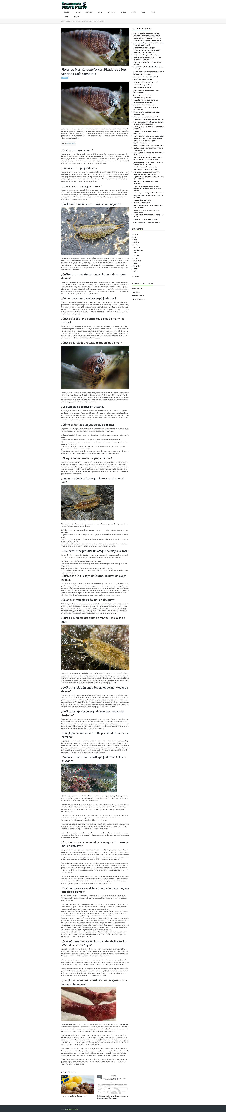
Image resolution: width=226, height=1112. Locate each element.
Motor (143, 12)
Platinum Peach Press (71, 1109)
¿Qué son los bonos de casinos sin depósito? (148, 119)
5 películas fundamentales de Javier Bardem (148, 71)
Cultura (136, 242)
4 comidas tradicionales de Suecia (74, 1096)
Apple (66, 16)
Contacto (67, 12)
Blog (135, 239)
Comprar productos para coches (144, 105)
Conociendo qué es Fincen (142, 87)
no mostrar (71, 143)
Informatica (111, 12)
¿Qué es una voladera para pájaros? (145, 117)
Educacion (136, 247)
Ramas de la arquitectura (142, 97)
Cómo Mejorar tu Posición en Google (146, 169)
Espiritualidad (138, 250)
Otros (78, 12)
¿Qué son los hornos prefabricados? (145, 219)
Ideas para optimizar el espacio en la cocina (148, 145)
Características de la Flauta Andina (145, 167)
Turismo (136, 276)
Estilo (153, 12)
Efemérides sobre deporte (142, 79)
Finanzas (136, 255)
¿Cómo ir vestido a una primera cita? (145, 82)
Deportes (76, 16)
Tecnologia (89, 12)
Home (62, 21)
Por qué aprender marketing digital (145, 77)
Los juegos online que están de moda (146, 55)
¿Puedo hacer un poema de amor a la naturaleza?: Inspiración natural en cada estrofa (147, 188)
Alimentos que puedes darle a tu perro (146, 222)
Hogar (134, 12)
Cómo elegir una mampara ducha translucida (148, 193)
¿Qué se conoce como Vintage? (144, 48)
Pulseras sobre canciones (142, 74)
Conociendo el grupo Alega (142, 85)
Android (123, 12)
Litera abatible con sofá (141, 203)
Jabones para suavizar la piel (143, 95)
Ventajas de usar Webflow (142, 200)
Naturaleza (137, 266)
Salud (100, 12)
